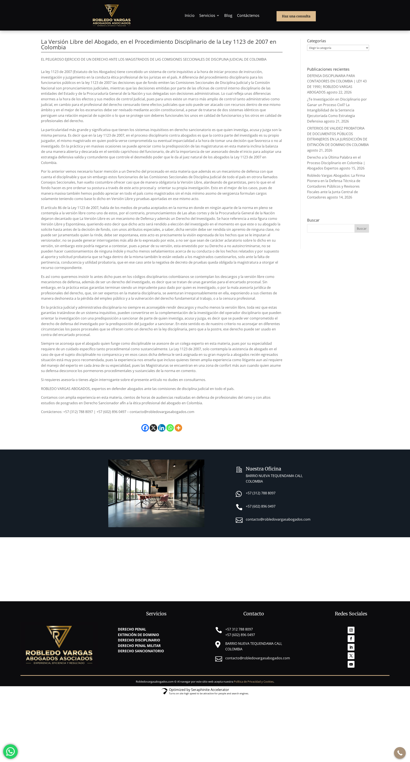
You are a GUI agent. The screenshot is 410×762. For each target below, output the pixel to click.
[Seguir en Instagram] (351, 630)
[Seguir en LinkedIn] (351, 647)
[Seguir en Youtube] (351, 664)
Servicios (207, 15)
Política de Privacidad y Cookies (254, 681)
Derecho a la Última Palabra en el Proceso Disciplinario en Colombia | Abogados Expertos (336, 163)
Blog (228, 15)
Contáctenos (248, 15)
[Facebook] (145, 428)
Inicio (190, 15)
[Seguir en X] (351, 655)
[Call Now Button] (400, 753)
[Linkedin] (161, 428)
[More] (178, 428)
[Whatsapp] (170, 428)
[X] (153, 428)
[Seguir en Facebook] (351, 638)
